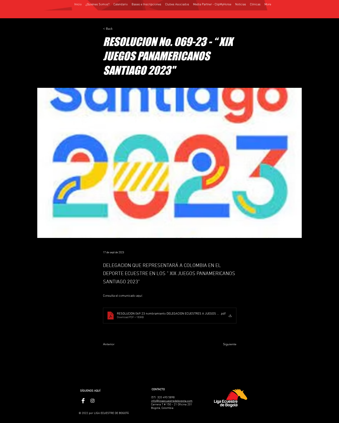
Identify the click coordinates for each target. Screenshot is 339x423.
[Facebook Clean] (83, 400)
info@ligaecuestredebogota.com (171, 401)
